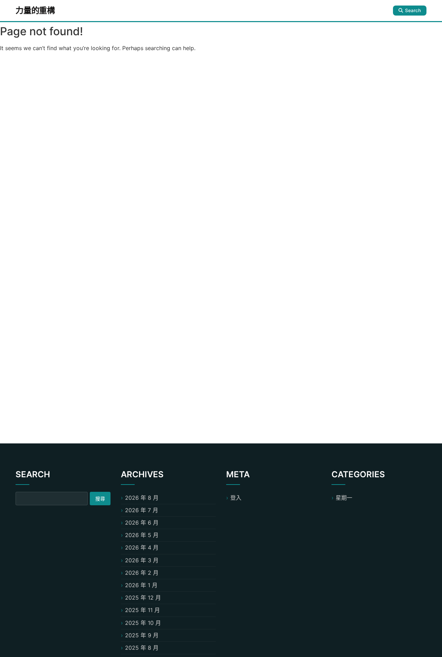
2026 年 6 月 (141, 522)
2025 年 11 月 (142, 610)
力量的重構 (35, 10)
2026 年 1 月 (141, 585)
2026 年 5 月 (141, 535)
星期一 (344, 497)
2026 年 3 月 (141, 560)
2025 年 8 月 (141, 647)
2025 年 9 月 (141, 635)
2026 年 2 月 (141, 572)
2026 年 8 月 (141, 497)
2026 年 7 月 (141, 510)
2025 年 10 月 (143, 622)
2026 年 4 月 (141, 547)
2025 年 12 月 (143, 597)
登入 (235, 497)
